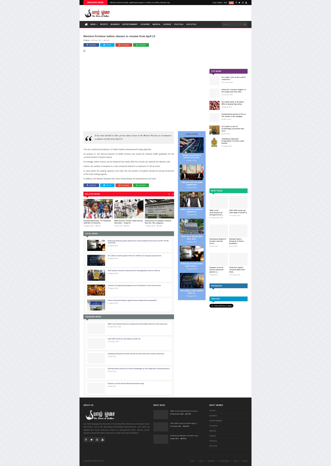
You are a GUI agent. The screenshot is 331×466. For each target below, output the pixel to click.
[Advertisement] (200, 13)
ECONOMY (145, 24)
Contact (245, 461)
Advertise (211, 461)
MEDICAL (156, 24)
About (201, 461)
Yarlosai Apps (224, 461)
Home (192, 461)
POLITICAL (178, 24)
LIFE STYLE (191, 24)
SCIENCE (167, 24)
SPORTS (104, 24)
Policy (235, 461)
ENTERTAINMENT (130, 24)
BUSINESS (115, 24)
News (93, 24)
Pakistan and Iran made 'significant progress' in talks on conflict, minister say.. (140, 2)
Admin (87, 40)
